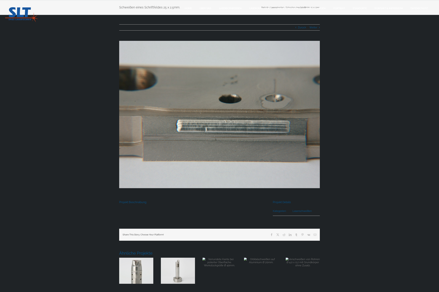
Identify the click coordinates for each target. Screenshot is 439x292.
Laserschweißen (302, 211)
